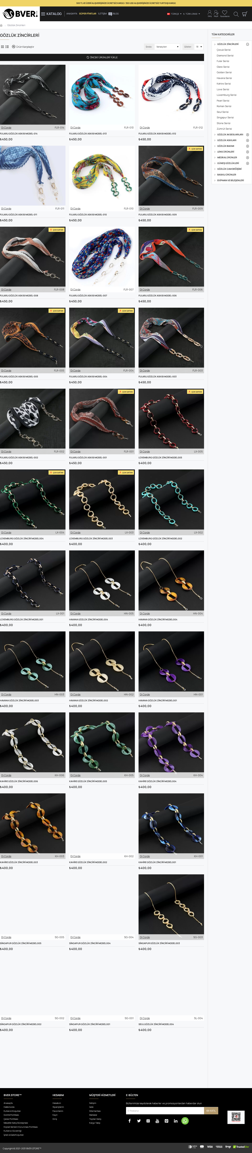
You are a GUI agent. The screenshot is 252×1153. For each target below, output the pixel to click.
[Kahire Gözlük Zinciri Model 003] (32, 826)
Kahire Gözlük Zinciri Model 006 (19, 781)
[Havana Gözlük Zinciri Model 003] (32, 664)
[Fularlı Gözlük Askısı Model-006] (171, 259)
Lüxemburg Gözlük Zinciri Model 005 (160, 457)
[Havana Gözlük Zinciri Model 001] (171, 664)
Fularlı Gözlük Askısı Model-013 (88, 133)
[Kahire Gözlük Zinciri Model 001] (171, 826)
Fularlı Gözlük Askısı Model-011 (18, 214)
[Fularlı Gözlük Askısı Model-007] (102, 259)
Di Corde (6, 127)
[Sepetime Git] (244, 14)
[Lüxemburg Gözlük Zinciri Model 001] (32, 583)
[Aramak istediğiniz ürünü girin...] (236, 13)
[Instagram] (148, 1121)
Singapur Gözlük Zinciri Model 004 (90, 943)
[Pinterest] (166, 1121)
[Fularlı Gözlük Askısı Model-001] (102, 421)
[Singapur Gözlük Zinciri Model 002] (32, 988)
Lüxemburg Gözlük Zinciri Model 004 (22, 538)
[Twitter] (139, 1121)
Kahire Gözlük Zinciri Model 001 (157, 862)
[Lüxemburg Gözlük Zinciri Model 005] (171, 421)
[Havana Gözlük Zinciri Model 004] (102, 583)
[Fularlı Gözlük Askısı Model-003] (171, 340)
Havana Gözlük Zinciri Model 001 (158, 700)
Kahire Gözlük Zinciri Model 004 (157, 781)
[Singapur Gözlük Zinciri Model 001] (102, 988)
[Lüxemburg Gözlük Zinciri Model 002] (171, 502)
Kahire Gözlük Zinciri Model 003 (19, 862)
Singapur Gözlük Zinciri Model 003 (159, 943)
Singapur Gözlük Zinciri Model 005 (20, 943)
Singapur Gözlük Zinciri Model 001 (89, 1024)
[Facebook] (129, 1121)
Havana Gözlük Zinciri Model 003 (19, 700)
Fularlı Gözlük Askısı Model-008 (19, 295)
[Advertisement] (102, 1058)
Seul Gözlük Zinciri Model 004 (156, 1024)
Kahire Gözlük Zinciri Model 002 (88, 862)
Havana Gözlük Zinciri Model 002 (88, 700)
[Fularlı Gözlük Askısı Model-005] (32, 340)
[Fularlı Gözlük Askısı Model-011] (32, 178)
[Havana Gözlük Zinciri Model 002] (102, 664)
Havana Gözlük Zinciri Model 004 (88, 619)
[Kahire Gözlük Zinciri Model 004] (171, 745)
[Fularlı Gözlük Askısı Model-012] (171, 97)
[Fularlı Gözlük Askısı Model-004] (102, 340)
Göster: (188, 46)
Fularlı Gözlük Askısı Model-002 (19, 457)
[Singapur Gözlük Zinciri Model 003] (171, 907)
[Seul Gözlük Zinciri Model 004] (171, 988)
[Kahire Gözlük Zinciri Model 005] (102, 745)
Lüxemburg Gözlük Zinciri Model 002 (160, 538)
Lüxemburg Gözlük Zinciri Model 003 (91, 538)
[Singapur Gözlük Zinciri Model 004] (102, 907)
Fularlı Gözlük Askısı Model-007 (88, 295)
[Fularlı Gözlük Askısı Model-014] (32, 97)
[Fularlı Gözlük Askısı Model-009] (171, 178)
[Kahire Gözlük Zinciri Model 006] (32, 745)
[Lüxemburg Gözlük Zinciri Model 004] (32, 502)
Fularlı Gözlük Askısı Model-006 (158, 295)
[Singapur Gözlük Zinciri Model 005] (32, 907)
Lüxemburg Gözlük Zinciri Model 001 (21, 619)
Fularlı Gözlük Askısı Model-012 (157, 133)
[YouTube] (157, 1121)
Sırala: (149, 46)
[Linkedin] (175, 1121)
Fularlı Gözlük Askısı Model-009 (158, 214)
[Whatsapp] (185, 1121)
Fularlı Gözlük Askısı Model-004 (88, 376)
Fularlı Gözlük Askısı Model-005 (19, 376)
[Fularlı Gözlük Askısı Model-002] (32, 421)
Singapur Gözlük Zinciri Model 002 (20, 1024)
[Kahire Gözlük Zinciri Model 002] (102, 826)
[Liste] (7, 46)
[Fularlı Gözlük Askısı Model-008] (32, 259)
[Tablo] (2, 46)
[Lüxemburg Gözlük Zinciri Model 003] (102, 502)
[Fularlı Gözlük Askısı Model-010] (102, 178)
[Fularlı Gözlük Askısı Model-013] (102, 97)
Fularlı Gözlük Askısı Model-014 (18, 133)
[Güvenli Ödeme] (218, 1148)
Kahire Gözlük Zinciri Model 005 (88, 781)
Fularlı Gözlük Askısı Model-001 (88, 457)
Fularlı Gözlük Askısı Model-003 (158, 376)
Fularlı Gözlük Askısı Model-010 (88, 214)
